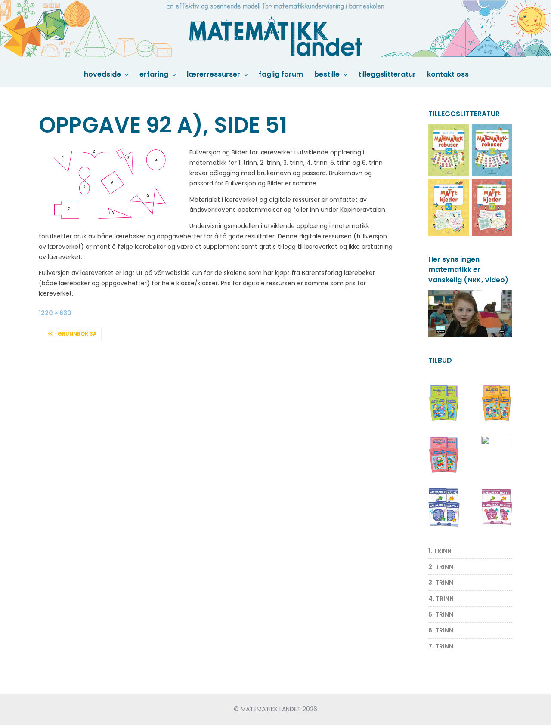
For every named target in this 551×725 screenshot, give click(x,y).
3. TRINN (440, 582)
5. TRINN (440, 614)
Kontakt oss (448, 74)
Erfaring (153, 74)
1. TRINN (440, 550)
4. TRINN (441, 598)
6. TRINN (440, 630)
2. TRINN (440, 566)
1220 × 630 (55, 313)
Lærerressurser (213, 74)
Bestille (327, 74)
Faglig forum (281, 74)
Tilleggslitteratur (387, 74)
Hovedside (102, 74)
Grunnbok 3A (77, 333)
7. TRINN (440, 646)
